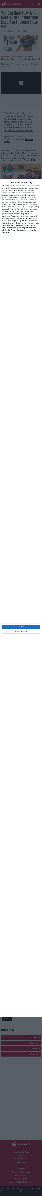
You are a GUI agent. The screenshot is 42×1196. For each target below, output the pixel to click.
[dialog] (21, 598)
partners (14, 186)
